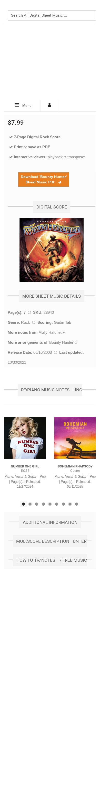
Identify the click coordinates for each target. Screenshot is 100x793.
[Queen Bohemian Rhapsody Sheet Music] (75, 438)
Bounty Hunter (61, 342)
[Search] (91, 7)
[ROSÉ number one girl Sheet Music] (25, 438)
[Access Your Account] (50, 105)
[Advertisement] (50, 62)
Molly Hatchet (50, 332)
